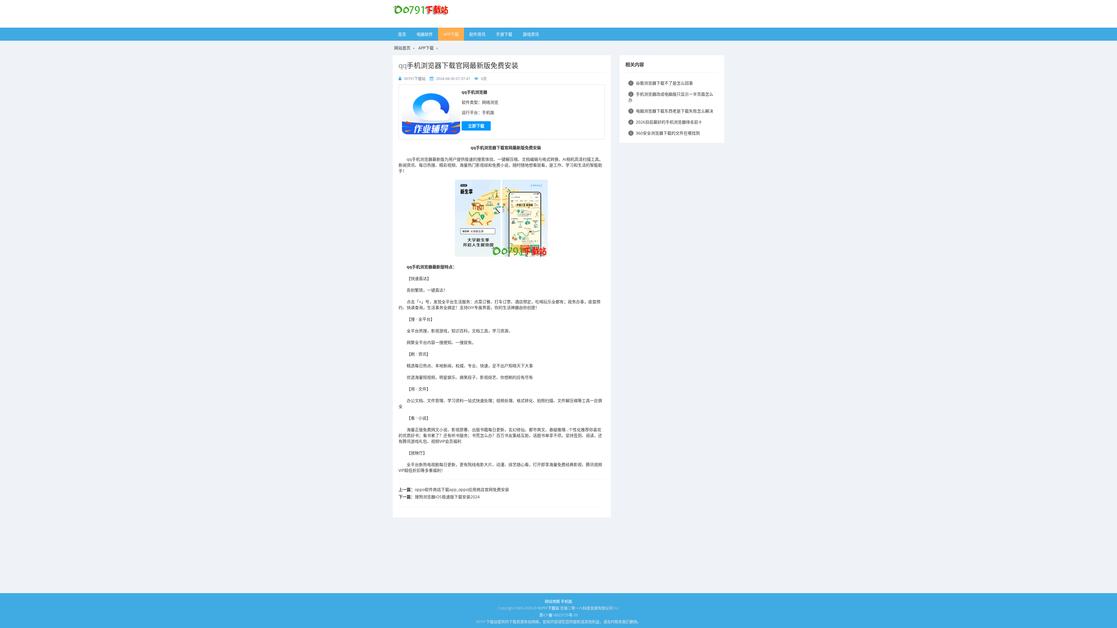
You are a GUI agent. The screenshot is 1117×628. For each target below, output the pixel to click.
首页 (402, 34)
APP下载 (451, 34)
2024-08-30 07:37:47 (453, 78)
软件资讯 (477, 34)
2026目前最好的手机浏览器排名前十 (666, 122)
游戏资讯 (531, 34)
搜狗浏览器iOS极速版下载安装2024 (447, 496)
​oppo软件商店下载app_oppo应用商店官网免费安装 (462, 489)
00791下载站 (415, 78)
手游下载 (504, 34)
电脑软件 (425, 34)
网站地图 (552, 601)
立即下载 (476, 126)
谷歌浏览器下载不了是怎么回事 (661, 83)
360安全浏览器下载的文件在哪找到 (665, 133)
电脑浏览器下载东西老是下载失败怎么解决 (671, 111)
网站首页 (402, 48)
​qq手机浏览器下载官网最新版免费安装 (458, 65)
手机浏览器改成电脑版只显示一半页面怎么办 (670, 97)
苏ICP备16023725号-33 (558, 615)
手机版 (566, 601)
